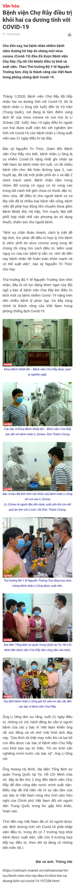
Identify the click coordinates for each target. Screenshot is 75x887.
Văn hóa (11, 6)
